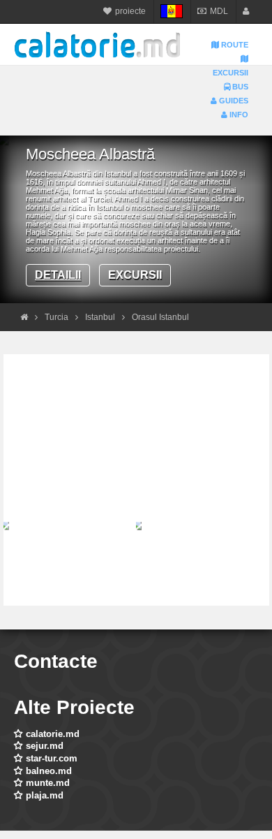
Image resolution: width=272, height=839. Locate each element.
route (233, 45)
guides (232, 100)
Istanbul (100, 317)
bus (239, 86)
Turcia (56, 317)
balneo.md (49, 771)
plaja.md (44, 795)
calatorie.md (53, 734)
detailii (58, 275)
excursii (135, 275)
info (237, 114)
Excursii (230, 72)
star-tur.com (51, 758)
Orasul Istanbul (160, 317)
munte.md (48, 783)
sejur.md (44, 745)
